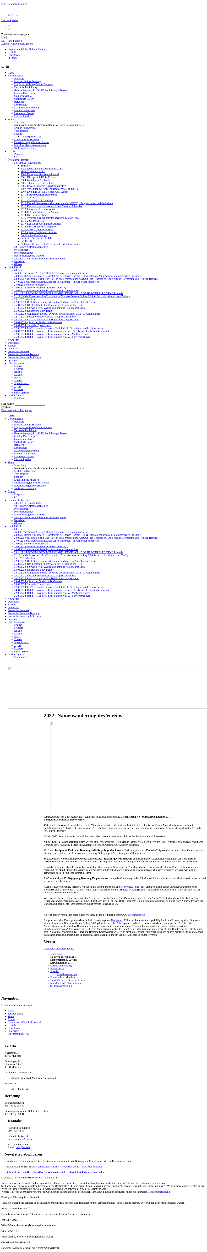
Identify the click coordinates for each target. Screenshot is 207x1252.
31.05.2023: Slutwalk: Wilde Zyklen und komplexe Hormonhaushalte (49, 308)
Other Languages (16, 363)
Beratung (19, 78)
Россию (18, 389)
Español (18, 374)
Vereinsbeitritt (21, 130)
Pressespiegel (21, 249)
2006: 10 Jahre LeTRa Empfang (37, 183)
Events (11, 151)
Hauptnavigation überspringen (16, 410)
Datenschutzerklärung (158, 1191)
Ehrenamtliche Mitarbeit (26, 139)
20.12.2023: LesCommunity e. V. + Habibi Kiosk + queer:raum (46, 319)
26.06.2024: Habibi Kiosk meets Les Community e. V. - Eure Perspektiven (52, 337)
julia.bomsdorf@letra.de (20, 1139)
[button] (6, 1197)
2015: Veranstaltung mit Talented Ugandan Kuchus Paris (50, 217)
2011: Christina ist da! (32, 197)
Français (18, 368)
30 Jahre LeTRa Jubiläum (27, 162)
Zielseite (5, 34)
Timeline (25, 165)
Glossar (18, 264)
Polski (17, 377)
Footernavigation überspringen (17, 1005)
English (18, 366)
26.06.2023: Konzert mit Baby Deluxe (34, 310)
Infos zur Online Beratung (27, 81)
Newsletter (19, 261)
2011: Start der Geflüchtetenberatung (39, 194)
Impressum (13, 348)
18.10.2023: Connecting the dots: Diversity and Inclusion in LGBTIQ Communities (57, 313)
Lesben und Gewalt (24, 113)
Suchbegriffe (7, 403)
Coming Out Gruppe (24, 93)
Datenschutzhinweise (18, 351)
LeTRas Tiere (28, 241)
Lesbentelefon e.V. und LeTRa (36, 238)
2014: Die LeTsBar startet (34, 215)
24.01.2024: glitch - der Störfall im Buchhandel (38, 322)
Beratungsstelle (15, 75)
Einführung (20, 398)
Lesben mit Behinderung (26, 107)
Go (4, 37)
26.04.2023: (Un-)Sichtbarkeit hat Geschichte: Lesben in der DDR (48, 305)
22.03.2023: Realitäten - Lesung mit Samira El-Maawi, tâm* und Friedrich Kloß (55, 302)
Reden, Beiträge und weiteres (29, 255)
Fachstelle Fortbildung (25, 87)
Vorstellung (20, 122)
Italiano (18, 371)
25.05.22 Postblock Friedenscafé (31, 284)
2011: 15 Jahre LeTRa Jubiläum (37, 200)
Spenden (18, 133)
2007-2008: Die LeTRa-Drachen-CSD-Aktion (44, 191)
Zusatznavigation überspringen (17, 43)
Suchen (6, 407)
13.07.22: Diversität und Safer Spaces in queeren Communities (46, 290)
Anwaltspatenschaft (31, 136)
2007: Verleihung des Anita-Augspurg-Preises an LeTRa (49, 188)
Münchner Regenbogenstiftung (30, 145)
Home (11, 72)
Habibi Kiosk (15, 267)
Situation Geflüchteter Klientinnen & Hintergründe (40, 258)
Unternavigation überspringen (59, 948)
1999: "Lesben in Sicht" (33, 171)
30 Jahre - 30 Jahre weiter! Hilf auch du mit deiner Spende (50, 244)
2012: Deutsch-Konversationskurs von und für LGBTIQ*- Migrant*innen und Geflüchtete (67, 203)
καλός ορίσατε (21, 392)
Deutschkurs (20, 104)
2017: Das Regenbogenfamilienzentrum (41, 223)
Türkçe (18, 380)
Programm (19, 154)
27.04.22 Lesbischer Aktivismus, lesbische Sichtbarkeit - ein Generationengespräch (56, 281)
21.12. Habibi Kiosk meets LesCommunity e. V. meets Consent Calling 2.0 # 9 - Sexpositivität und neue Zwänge (72, 296)
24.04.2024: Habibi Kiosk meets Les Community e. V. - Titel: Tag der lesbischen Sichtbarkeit (61, 331)
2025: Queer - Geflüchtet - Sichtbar (39, 232)
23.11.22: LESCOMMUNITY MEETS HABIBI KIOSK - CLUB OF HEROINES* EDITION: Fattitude (68, 293)
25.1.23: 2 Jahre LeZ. (25, 299)
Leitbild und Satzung (25, 127)
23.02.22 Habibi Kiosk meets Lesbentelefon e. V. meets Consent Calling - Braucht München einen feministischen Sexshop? (77, 276)
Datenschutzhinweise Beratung (23, 354)
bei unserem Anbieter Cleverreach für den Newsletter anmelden (70, 1166)
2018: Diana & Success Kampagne (38, 226)
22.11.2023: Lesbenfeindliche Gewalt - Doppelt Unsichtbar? (45, 316)
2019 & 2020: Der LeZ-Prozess (37, 229)
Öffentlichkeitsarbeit (18, 159)
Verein (11, 119)
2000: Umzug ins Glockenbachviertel (40, 174)
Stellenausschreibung (25, 148)
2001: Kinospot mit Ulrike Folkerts (38, 177)
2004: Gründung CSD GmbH (36, 180)
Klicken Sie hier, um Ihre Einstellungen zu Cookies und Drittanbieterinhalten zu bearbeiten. (55, 1172)
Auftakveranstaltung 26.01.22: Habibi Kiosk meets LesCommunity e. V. (51, 273)
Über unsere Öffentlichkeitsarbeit (31, 247)
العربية (17, 386)
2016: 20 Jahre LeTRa (32, 220)
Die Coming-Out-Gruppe (34, 235)
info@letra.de (23, 1147)
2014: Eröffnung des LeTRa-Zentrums (40, 212)
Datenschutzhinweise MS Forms (24, 357)
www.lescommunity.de (133, 914)
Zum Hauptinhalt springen (14, 4)
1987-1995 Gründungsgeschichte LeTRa (42, 168)
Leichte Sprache (9, 20)
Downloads (14, 342)
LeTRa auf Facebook (12, 40)
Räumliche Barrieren (24, 110)
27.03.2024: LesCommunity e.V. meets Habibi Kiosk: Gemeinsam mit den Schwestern (58, 328)
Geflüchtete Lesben (24, 98)
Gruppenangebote (23, 96)
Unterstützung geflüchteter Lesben (31, 142)
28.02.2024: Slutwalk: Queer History (33, 325)
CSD (16, 157)
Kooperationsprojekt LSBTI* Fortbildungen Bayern (40, 90)
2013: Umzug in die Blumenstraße (38, 209)
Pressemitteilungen (23, 252)
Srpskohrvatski (21, 383)
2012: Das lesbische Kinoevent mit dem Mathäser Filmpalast (51, 206)
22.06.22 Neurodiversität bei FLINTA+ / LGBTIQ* (41, 287)
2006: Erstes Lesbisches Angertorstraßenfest (43, 186)
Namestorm (117, 920)
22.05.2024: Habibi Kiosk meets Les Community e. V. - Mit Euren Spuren (52, 334)
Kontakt (12, 345)
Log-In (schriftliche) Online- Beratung (33, 84)
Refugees (19, 101)
